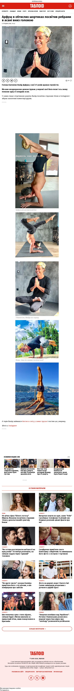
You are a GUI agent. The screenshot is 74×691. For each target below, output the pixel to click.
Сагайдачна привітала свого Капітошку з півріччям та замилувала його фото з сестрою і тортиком (55, 551)
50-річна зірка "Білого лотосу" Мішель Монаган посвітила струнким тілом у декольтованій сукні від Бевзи (18, 519)
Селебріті (5, 11)
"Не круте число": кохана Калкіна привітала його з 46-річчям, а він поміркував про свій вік (16, 585)
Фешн (19, 11)
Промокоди (58, 672)
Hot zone (50, 11)
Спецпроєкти (60, 11)
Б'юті (24, 11)
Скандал (13, 11)
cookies (18, 688)
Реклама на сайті (18, 672)
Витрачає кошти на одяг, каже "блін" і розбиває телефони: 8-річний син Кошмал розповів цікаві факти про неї (55, 519)
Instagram (12, 426)
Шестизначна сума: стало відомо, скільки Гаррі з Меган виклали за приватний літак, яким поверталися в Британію (18, 618)
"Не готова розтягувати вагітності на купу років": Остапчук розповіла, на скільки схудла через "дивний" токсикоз (18, 552)
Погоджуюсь (4, 690)
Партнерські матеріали (44, 672)
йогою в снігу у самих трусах (35, 421)
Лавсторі (42, 11)
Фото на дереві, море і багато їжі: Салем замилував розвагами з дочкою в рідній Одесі (54, 585)
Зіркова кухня (33, 11)
